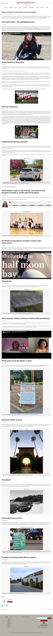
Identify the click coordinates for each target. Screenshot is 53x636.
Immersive (9, 622)
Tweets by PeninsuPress (26, 616)
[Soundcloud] (7, 3)
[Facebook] (2, 3)
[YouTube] (6, 3)
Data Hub (9, 619)
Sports (9, 620)
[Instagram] (3, 3)
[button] (7, 7)
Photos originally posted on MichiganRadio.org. (9, 186)
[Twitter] (4, 3)
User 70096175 (3, 209)
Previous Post (4, 609)
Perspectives (9, 623)
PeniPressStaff (10, 599)
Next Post (49, 609)
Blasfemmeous (37, 28)
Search (44, 616)
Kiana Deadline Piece (7, 209)
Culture (9, 621)
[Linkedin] (6, 605)
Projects (9, 624)
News (9, 618)
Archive (43, 620)
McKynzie (39, 29)
